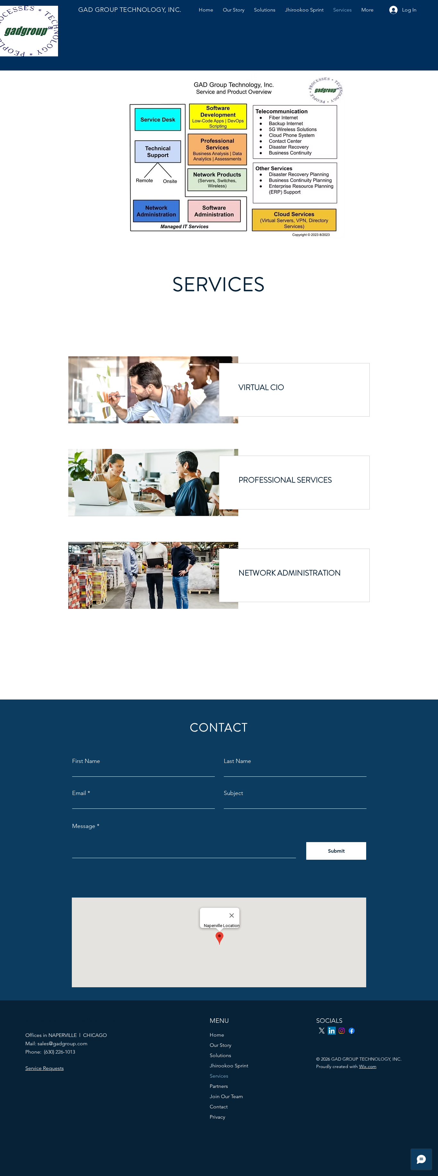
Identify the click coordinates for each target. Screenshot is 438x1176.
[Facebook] (352, 1031)
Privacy (217, 1117)
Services (219, 1076)
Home (217, 1035)
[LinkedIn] (332, 1031)
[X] (322, 1031)
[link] (294, 388)
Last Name (237, 761)
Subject (233, 793)
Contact (219, 1107)
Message (83, 826)
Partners (219, 1086)
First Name (86, 761)
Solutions (220, 1055)
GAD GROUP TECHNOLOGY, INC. (129, 9)
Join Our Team (226, 1096)
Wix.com (367, 1066)
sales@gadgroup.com (63, 1043)
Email (79, 793)
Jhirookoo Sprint (229, 1066)
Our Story (220, 1045)
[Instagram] (342, 1031)
